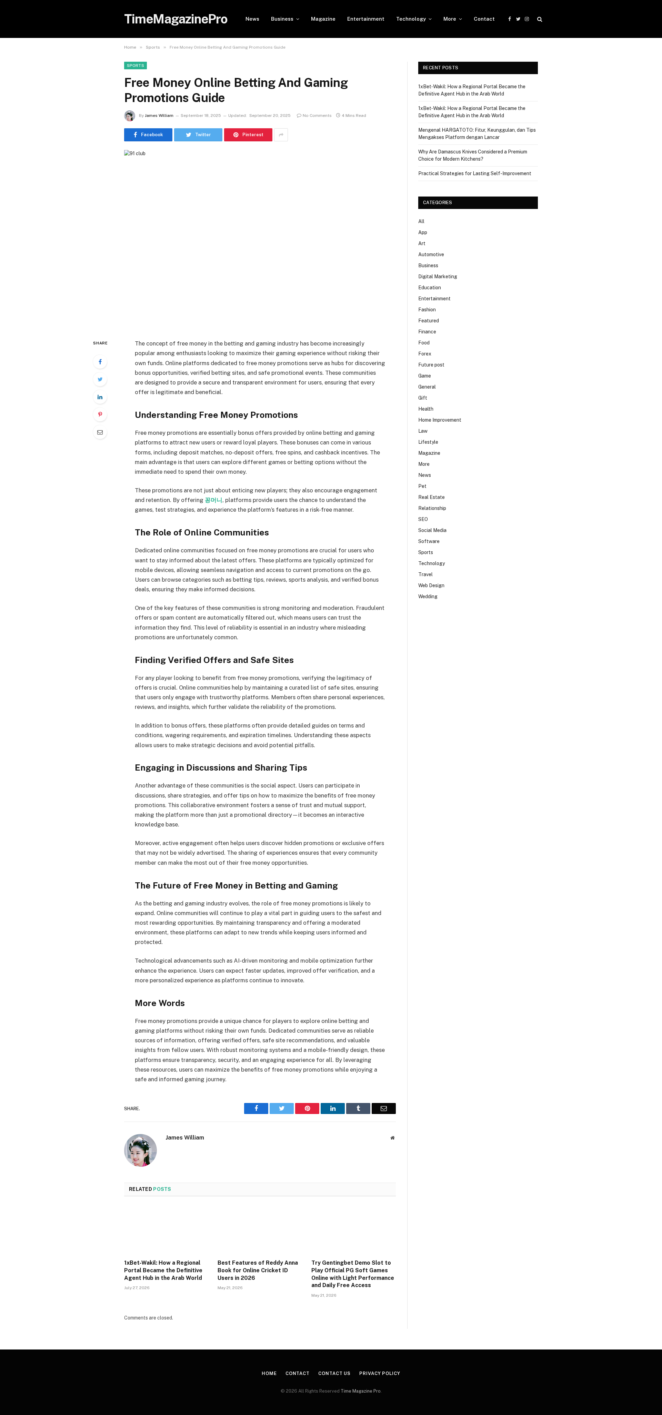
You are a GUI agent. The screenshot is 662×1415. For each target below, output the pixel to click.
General (427, 387)
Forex (424, 354)
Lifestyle (428, 442)
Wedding (428, 596)
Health (425, 409)
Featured (428, 320)
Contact (484, 19)
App (422, 232)
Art (421, 243)
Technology (411, 19)
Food (424, 342)
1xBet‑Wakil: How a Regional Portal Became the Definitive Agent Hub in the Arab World (163, 1270)
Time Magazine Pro (361, 1391)
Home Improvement (439, 420)
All (421, 221)
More (449, 19)
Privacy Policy (379, 1373)
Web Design (431, 585)
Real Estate (431, 497)
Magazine (323, 19)
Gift (422, 398)
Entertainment (365, 19)
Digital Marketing (437, 276)
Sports (135, 65)
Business (282, 19)
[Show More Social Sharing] (281, 134)
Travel (425, 574)
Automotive (431, 254)
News (252, 19)
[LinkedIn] (100, 397)
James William (159, 115)
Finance (427, 331)
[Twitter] (100, 379)
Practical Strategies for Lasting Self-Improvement (474, 173)
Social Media (432, 530)
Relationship (432, 508)
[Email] (100, 432)
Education (429, 287)
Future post (431, 365)
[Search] (539, 19)
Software (429, 541)
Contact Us (334, 1373)
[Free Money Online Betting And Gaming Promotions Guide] (260, 239)
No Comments (317, 115)
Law (423, 431)
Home (269, 1373)
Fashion (427, 309)
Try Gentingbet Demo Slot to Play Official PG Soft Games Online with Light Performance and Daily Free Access (352, 1274)
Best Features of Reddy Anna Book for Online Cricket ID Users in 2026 (258, 1270)
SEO (423, 519)
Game (424, 376)
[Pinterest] (100, 414)
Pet (422, 486)
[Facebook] (100, 362)
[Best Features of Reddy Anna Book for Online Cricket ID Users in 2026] (260, 1230)
